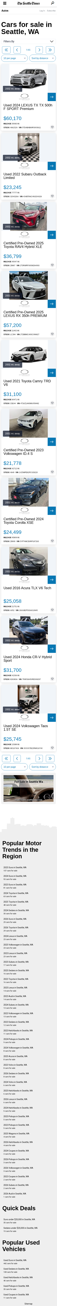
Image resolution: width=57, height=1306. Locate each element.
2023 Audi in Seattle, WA (15, 998)
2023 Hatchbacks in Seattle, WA (18, 1032)
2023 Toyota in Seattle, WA (16, 980)
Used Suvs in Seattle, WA (15, 1262)
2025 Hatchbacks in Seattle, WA (18, 1092)
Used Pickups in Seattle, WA (16, 1287)
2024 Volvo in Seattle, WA (15, 1083)
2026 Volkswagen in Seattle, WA (18, 1169)
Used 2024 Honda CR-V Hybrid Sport (28, 658)
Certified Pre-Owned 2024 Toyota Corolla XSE (24, 520)
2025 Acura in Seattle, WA (15, 1058)
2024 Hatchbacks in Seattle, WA (18, 1109)
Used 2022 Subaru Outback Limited (25, 176)
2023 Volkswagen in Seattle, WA (18, 1015)
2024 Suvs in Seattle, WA (15, 877)
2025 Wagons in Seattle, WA (16, 1135)
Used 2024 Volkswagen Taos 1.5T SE (26, 727)
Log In (42, 10)
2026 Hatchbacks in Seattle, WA (18, 1143)
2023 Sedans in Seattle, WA (16, 1023)
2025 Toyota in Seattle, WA (16, 903)
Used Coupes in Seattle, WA (16, 1296)
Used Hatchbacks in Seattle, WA (18, 1279)
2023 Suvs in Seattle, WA (15, 886)
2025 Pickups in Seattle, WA (16, 1118)
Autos (4, 10)
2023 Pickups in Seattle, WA (16, 1126)
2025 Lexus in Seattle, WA (15, 989)
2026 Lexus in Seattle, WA (15, 1101)
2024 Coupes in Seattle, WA (16, 1152)
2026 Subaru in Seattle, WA (16, 1186)
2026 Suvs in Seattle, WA (15, 920)
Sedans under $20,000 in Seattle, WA (21, 1229)
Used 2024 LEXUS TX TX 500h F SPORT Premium (28, 107)
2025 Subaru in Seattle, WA (16, 963)
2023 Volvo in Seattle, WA (15, 1066)
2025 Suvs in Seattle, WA (15, 869)
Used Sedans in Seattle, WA (16, 1270)
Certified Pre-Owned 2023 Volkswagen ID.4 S (24, 451)
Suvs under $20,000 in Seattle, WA (19, 1221)
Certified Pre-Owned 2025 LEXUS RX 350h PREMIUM (25, 313)
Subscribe (51, 10)
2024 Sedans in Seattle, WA (16, 912)
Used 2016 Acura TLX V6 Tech (27, 588)
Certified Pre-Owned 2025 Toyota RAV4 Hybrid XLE (24, 245)
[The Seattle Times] (29, 3)
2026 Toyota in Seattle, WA (16, 929)
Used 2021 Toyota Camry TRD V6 (27, 382)
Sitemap (28, 1304)
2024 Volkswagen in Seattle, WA (18, 1049)
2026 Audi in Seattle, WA (15, 1195)
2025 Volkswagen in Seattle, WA (18, 946)
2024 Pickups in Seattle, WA (16, 1040)
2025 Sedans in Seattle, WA (16, 972)
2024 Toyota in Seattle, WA (16, 895)
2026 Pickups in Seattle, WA (16, 1161)
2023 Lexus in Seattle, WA (15, 955)
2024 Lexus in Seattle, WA (15, 937)
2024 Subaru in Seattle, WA (16, 1006)
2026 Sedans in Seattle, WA (16, 1075)
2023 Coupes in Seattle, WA (16, 1178)
